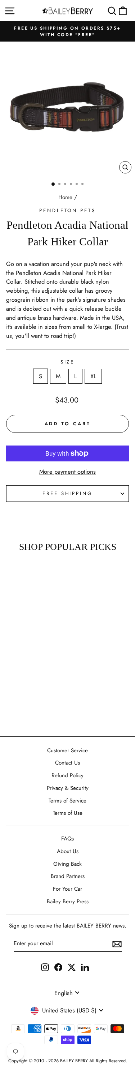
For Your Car (67, 889)
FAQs (67, 839)
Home (65, 197)
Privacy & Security (68, 788)
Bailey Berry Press (68, 901)
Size (67, 361)
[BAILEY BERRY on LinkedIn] (85, 967)
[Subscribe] (117, 943)
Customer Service (67, 750)
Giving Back (67, 864)
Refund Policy (67, 775)
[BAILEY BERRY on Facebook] (58, 967)
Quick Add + (23, 710)
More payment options (67, 471)
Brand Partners (68, 876)
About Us (67, 851)
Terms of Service (67, 801)
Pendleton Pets (67, 210)
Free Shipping (67, 493)
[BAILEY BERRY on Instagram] (45, 967)
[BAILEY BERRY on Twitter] (72, 967)
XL (93, 376)
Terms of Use (67, 813)
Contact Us (67, 763)
